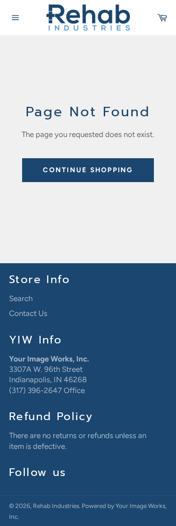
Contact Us (28, 313)
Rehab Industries (56, 505)
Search (20, 298)
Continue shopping (88, 170)
